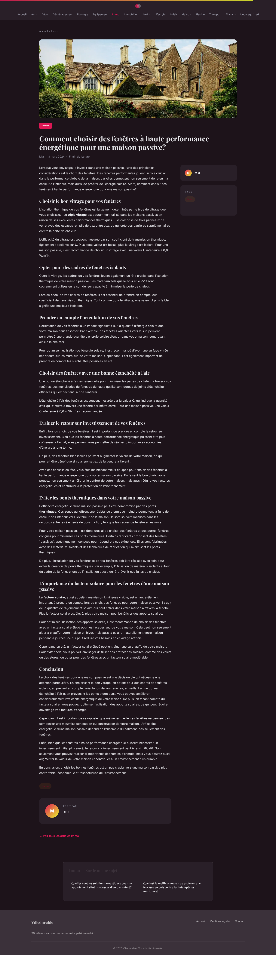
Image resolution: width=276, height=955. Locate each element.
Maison (186, 14)
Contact (240, 921)
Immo (115, 14)
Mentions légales (220, 921)
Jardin (146, 14)
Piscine (200, 14)
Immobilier (131, 14)
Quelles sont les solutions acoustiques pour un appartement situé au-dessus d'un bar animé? (101, 885)
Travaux (231, 14)
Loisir (173, 14)
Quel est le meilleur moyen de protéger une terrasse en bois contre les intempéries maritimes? (172, 887)
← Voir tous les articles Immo (59, 836)
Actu (34, 14)
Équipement (100, 14)
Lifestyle (160, 14)
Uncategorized (249, 14)
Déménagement (62, 14)
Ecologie (82, 14)
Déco (44, 14)
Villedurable (42, 922)
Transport (215, 14)
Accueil (22, 14)
